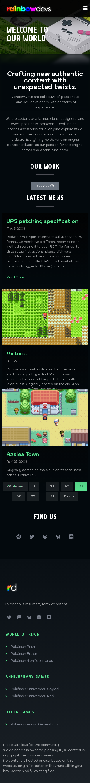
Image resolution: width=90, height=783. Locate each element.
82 (18, 496)
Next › (69, 496)
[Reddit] (19, 537)
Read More (15, 277)
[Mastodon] (45, 537)
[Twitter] (32, 537)
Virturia (17, 353)
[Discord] (71, 537)
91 (52, 496)
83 (33, 496)
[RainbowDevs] (29, 8)
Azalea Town (23, 454)
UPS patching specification (42, 220)
